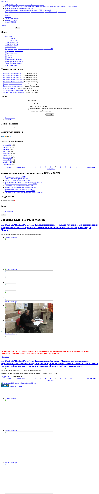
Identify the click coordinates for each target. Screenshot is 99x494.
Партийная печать (11, 53)
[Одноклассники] (6, 136)
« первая (8, 167)
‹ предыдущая (20, 167)
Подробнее (5, 357)
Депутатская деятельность (14, 51)
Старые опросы (10, 118)
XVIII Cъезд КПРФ (11, 45)
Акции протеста (10, 47)
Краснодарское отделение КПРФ (15, 177)
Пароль (4, 206)
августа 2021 (7, 145)
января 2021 (7, 160)
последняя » (51, 169)
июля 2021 (6, 147)
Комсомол (8, 55)
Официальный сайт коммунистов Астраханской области (23, 182)
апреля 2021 (7, 153)
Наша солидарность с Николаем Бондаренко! (19, 8)
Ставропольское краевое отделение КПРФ (19, 185)
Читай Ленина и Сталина (13, 63)
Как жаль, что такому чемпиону (13, 92)
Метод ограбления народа (38, 106)
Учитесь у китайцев (9, 88)
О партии (8, 36)
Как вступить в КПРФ (12, 18)
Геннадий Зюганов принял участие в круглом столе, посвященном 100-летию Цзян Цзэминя (35, 12)
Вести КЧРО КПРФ (11, 22)
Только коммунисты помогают (13, 86)
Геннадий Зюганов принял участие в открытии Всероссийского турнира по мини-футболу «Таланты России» (41, 6)
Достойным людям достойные (13, 90)
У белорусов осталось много (12, 84)
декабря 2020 (7, 162)
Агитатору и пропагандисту (14, 61)
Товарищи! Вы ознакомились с (13, 73)
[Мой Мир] (8, 136)
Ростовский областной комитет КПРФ (17, 180)
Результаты (8, 119)
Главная (7, 15)
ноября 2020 (7, 164)
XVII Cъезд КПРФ (11, 43)
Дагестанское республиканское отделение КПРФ (21, 184)
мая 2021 (6, 151)
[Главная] (4, 1)
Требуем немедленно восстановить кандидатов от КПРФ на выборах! (28, 10)
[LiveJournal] (10, 136)
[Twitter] (4, 136)
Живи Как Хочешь (36, 104)
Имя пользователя (8, 201)
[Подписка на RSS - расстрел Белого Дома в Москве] (18, 383)
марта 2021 (6, 155)
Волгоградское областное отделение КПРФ (19, 189)
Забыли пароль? (8, 211)
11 (76, 167)
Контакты (8, 17)
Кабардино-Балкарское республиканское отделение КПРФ (24, 192)
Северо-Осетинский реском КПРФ (16, 179)
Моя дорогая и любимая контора (40, 111)
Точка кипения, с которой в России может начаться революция (51, 108)
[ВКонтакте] (2, 136)
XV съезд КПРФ (10, 38)
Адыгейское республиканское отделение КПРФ (20, 187)
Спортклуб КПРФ (11, 65)
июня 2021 (6, 149)
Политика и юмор (11, 20)
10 (71, 167)
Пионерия (8, 57)
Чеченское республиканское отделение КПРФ (20, 191)
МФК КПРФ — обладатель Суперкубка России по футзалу (24, 5)
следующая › (91, 167)
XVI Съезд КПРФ (11, 40)
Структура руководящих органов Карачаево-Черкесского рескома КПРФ (29, 49)
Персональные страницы (13, 59)
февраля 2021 (7, 158)
